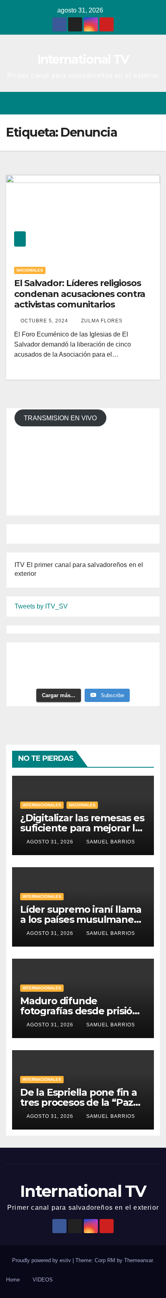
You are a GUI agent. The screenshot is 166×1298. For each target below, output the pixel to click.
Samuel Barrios (110, 842)
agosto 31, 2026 (51, 842)
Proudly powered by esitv (42, 1260)
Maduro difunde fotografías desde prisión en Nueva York (79, 1011)
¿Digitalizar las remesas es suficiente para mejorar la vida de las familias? (82, 828)
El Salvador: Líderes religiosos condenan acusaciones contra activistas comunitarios (79, 294)
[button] (124, 103)
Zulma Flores (101, 321)
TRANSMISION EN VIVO (60, 418)
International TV (83, 59)
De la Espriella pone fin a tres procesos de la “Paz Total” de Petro (78, 1102)
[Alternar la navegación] (153, 103)
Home (13, 1280)
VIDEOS (43, 1280)
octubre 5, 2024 (45, 321)
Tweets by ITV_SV (41, 606)
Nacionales (30, 270)
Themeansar (138, 1260)
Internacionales (42, 805)
